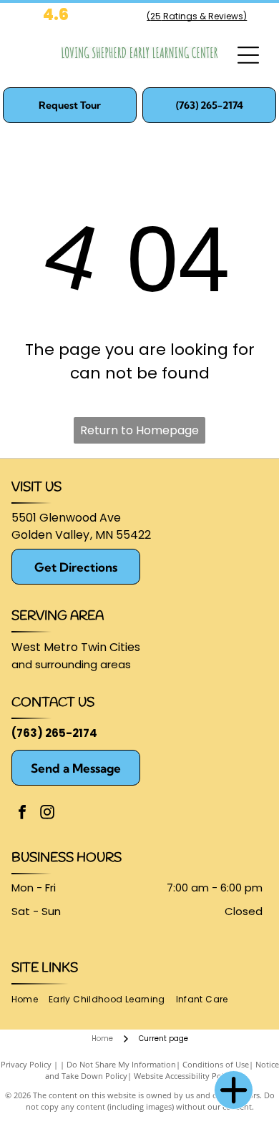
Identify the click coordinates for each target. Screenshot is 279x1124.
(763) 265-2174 (54, 733)
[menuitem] (30, 1000)
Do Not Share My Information (121, 1064)
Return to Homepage (139, 430)
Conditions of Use (215, 1064)
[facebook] (22, 813)
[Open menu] (248, 55)
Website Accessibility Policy (184, 1075)
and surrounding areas (71, 664)
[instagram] (47, 813)
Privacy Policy (26, 1064)
